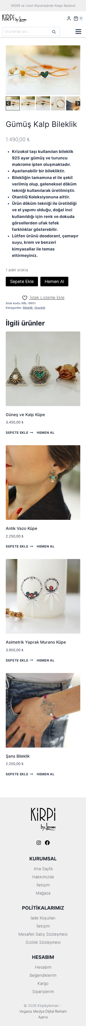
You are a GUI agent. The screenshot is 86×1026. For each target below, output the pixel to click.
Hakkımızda (43, 876)
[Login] (68, 18)
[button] (13, 103)
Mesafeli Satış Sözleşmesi (43, 934)
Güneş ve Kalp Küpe (25, 414)
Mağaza (43, 893)
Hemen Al (54, 281)
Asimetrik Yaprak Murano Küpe (36, 642)
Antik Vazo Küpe (21, 528)
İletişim (43, 885)
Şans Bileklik (18, 756)
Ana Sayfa (43, 868)
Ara (54, 32)
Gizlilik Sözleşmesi (43, 942)
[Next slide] (77, 103)
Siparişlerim (43, 991)
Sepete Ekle (22, 281)
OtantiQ (39, 307)
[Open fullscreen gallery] (75, 90)
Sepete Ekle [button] (17, 432)
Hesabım (43, 967)
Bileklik (28, 307)
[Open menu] (78, 31)
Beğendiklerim (43, 975)
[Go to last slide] (8, 103)
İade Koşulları (43, 918)
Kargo (43, 983)
